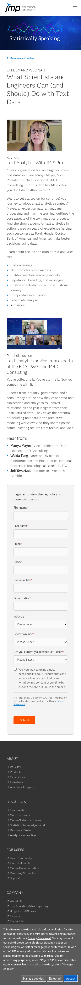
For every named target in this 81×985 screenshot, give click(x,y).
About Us (16, 901)
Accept (70, 978)
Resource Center (22, 58)
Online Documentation (24, 868)
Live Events (17, 810)
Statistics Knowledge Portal (27, 825)
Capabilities (17, 777)
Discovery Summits (22, 873)
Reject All (55, 978)
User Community (21, 858)
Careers (15, 916)
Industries (16, 782)
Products (16, 772)
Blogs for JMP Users (23, 911)
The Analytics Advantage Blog (29, 906)
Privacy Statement (39, 938)
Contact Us (17, 921)
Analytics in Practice (23, 835)
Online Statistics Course (25, 820)
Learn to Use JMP (21, 863)
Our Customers (20, 815)
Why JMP (16, 767)
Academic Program (22, 787)
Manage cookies (33, 978)
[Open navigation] (75, 8)
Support (15, 878)
